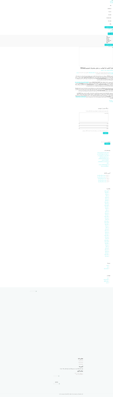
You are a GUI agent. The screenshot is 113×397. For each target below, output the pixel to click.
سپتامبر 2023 (106, 240)
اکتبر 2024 (106, 219)
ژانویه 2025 (106, 214)
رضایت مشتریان (108, 17)
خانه (110, 5)
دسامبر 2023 (106, 235)
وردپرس (107, 282)
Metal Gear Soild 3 (92, 72)
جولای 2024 (106, 224)
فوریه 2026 (106, 198)
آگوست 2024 (106, 222)
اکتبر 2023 (106, 238)
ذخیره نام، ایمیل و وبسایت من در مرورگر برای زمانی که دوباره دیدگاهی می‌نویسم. (94, 130)
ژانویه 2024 (106, 233)
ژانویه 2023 (106, 252)
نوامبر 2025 (106, 203)
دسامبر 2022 (106, 254)
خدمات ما (109, 14)
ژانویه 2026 (106, 200)
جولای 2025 (106, 206)
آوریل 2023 (106, 248)
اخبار (105, 70)
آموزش (107, 265)
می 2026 (107, 195)
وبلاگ (107, 42)
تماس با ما (109, 20)
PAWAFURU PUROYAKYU (81, 96)
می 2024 (107, 227)
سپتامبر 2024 (106, 221)
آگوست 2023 (106, 241)
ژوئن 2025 (106, 208)
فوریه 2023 (106, 251)
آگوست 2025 (106, 205)
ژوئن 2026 (106, 194)
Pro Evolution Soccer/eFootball (82, 82)
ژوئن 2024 (106, 225)
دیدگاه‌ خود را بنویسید (110, 70)
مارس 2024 (106, 230)
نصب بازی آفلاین (110, 28)
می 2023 (107, 246)
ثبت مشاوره (109, 8)
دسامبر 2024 (106, 216)
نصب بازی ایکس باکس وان (101, 175)
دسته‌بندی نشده (106, 268)
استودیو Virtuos (110, 72)
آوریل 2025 (106, 211)
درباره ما (110, 11)
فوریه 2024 (106, 232)
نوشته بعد (111, 101)
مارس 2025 (106, 213)
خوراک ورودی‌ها (106, 279)
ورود (107, 277)
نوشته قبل (111, 100)
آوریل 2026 (106, 197)
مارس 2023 (106, 249)
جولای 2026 (106, 192)
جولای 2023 (106, 243)
